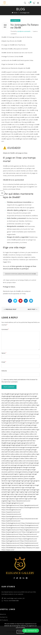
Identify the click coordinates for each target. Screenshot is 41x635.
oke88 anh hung (11, 110)
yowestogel (27, 474)
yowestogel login (33, 492)
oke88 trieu (31, 96)
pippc (37, 547)
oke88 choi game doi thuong (24, 89)
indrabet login (6, 490)
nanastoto (18, 470)
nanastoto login (16, 485)
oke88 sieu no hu (13, 124)
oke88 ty (4, 98)
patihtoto (11, 472)
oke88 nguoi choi (23, 110)
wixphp (19, 547)
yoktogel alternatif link (17, 400)
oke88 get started (21, 139)
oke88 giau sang (12, 129)
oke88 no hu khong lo (27, 124)
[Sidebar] (2, 193)
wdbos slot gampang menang (15, 407)
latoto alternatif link (21, 414)
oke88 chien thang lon (9, 108)
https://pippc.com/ (7, 550)
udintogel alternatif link (24, 416)
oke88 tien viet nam (31, 93)
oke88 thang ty (16, 127)
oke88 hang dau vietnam (16, 81)
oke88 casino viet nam (15, 84)
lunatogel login (34, 490)
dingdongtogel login (17, 481)
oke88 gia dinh (20, 112)
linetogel (36, 472)
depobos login (14, 499)
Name (3, 353)
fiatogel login (9, 483)
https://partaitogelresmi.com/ (11, 516)
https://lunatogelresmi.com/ (10, 527)
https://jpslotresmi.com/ (9, 539)
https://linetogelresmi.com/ (29, 525)
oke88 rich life (34, 132)
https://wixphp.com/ (28, 547)
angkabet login (6, 501)
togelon (16, 474)
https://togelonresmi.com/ (10, 530)
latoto (32, 412)
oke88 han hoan (7, 115)
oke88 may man (21, 103)
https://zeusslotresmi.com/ (28, 534)
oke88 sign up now (32, 136)
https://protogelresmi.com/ (10, 519)
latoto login (5, 496)
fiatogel (25, 467)
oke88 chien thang (30, 105)
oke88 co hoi (5, 105)
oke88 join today (20, 136)
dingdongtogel (14, 394)
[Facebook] (10, 301)
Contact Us (3, 617)
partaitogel (26, 470)
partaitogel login (27, 485)
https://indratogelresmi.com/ (11, 523)
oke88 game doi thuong (30, 86)
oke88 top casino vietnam (27, 77)
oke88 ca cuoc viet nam (13, 86)
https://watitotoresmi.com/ (29, 543)
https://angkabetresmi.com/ (29, 545)
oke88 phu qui (10, 103)
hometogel (33, 396)
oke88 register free (8, 139)
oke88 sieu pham (27, 120)
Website (4, 371)
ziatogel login (5, 494)
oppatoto (12, 470)
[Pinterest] (20, 301)
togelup (21, 474)
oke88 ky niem (27, 115)
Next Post (32, 309)
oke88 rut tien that (27, 91)
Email (3, 362)
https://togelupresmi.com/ (28, 530)
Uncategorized (24, 13)
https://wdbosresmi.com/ (9, 534)
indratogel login (30, 487)
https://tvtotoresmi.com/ (28, 541)
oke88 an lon (17, 101)
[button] (30, 631)
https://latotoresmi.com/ (30, 536)
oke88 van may (32, 103)
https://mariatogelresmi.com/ (29, 507)
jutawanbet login (33, 494)
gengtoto (20, 467)
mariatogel (31, 467)
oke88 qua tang (14, 117)
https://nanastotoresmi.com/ (11, 514)
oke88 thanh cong (17, 105)
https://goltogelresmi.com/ (10, 505)
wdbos (13, 403)
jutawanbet (15, 476)
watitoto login (23, 499)
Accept (20, 632)
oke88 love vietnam (25, 72)
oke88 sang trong (24, 129)
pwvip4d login (5, 492)
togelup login (23, 492)
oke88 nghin (22, 96)
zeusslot (9, 476)
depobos (14, 478)
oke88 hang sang (10, 132)
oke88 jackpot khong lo (28, 98)
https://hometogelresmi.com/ (11, 510)
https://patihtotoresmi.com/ (10, 521)
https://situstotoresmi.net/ (29, 519)
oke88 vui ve (30, 112)
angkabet (32, 478)
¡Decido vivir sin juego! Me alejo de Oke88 (20, 274)
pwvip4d (10, 474)
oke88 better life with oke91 (23, 134)
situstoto (4, 472)
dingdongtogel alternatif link (29, 394)
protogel (33, 470)
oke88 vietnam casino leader (25, 74)
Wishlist (30, 2)
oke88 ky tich (22, 108)
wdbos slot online (21, 405)
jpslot (26, 476)
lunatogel (4, 474)
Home (15, 13)
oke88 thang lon (7, 101)
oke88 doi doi (27, 101)
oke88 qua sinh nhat (27, 117)
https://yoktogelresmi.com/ (10, 541)
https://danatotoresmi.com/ (21, 501)
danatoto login (6, 481)
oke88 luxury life (23, 132)
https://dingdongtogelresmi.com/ (12, 503)
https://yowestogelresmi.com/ (11, 532)
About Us (3, 614)
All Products (4, 620)
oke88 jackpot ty (14, 98)
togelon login (15, 492)
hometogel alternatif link (9, 398)
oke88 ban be (10, 112)
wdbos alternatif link (22, 403)
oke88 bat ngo (16, 120)
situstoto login (10, 487)
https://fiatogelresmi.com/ (10, 507)
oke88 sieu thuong (20, 122)
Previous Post (10, 309)
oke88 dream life (7, 134)
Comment (5, 329)
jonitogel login (15, 490)
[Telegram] (31, 301)
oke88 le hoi (17, 115)
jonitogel (30, 472)
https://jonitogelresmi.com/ (10, 525)
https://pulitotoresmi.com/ (10, 545)
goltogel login (28, 481)
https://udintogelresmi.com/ (27, 539)
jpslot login (13, 496)
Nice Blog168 (5, 394)
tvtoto (9, 478)
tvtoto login (5, 499)
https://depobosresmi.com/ (10, 543)
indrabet (24, 472)
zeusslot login (22, 494)
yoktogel (7, 400)
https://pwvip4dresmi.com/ (30, 527)
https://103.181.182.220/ (8, 547)
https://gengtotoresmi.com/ (29, 505)
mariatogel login (19, 483)
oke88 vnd (5, 96)
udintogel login (21, 496)
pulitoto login (32, 499)
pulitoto (26, 478)
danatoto (36, 465)
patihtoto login (20, 487)
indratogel (17, 472)
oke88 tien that (15, 91)
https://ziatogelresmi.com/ (30, 532)
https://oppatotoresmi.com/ (10, 512)
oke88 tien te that (17, 93)
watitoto (20, 478)
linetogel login (24, 490)
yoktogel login (31, 496)
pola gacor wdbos (19, 409)
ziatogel (30, 414)
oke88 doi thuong (7, 89)
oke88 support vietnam (9, 72)
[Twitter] (15, 301)
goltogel (13, 467)
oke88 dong (13, 96)
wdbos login (35, 405)
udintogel (14, 416)
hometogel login (29, 483)
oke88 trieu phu (28, 127)
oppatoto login (6, 485)
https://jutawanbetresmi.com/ (11, 536)
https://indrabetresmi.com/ (30, 523)
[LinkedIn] (26, 301)
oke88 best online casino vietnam (13, 79)
